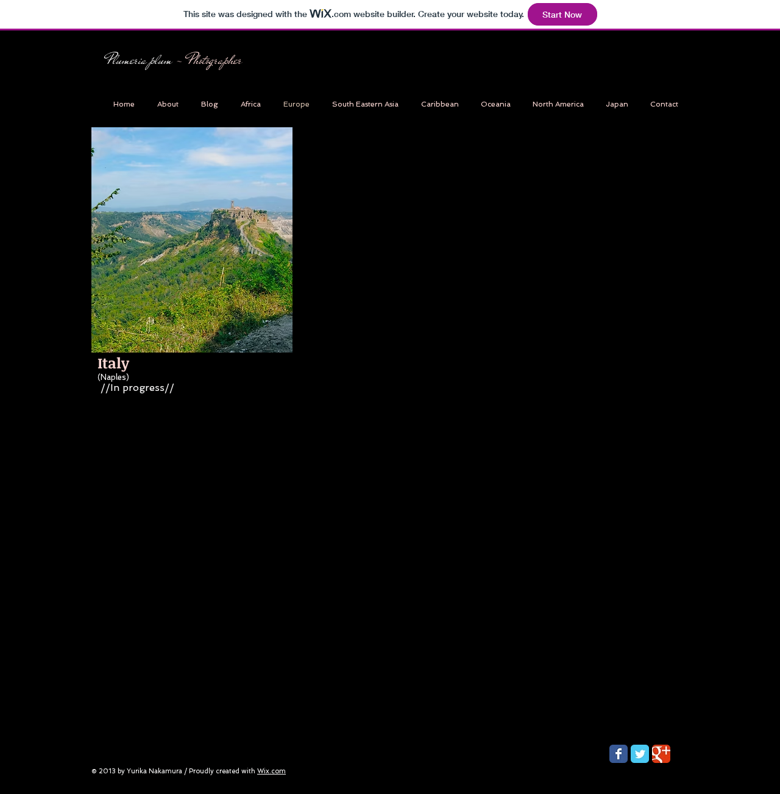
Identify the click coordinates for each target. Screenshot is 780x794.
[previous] (327, 176)
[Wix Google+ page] (661, 754)
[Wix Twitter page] (640, 754)
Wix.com (271, 771)
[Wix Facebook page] (618, 754)
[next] (649, 176)
